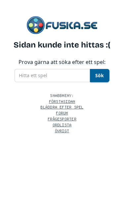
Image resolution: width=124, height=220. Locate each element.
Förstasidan (62, 101)
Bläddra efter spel (61, 107)
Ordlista (62, 124)
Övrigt (62, 130)
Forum (62, 112)
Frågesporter (62, 118)
